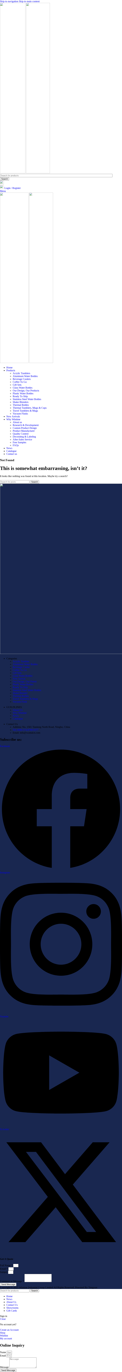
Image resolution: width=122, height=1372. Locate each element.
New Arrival (19, 678)
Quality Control (20, 433)
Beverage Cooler (21, 667)
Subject (4, 1272)
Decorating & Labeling (24, 436)
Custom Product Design (25, 428)
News (16, 715)
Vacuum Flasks (20, 413)
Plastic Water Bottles (23, 393)
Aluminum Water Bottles (25, 376)
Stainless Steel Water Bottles (27, 399)
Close (3, 1319)
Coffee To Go (20, 382)
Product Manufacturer (24, 430)
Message (4, 1367)
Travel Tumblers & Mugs (25, 410)
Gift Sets (17, 384)
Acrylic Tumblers (21, 373)
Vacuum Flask (20, 701)
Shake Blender (20, 693)
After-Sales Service (22, 439)
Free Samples (19, 442)
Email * (4, 1268)
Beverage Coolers (22, 379)
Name (3, 1352)
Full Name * (6, 1265)
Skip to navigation (9, 1)
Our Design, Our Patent (25, 681)
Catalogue (18, 718)
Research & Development (26, 425)
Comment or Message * (12, 1281)
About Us (18, 710)
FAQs (16, 445)
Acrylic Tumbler (21, 661)
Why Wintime (20, 713)
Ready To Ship (20, 396)
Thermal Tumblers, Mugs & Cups (30, 407)
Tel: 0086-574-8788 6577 (25, 729)
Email (3, 1355)
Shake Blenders (20, 402)
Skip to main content (29, 1)
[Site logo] (13, 172)
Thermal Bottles (21, 405)
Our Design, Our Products (26, 390)
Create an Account (9, 1329)
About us (17, 422)
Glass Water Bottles (22, 387)
